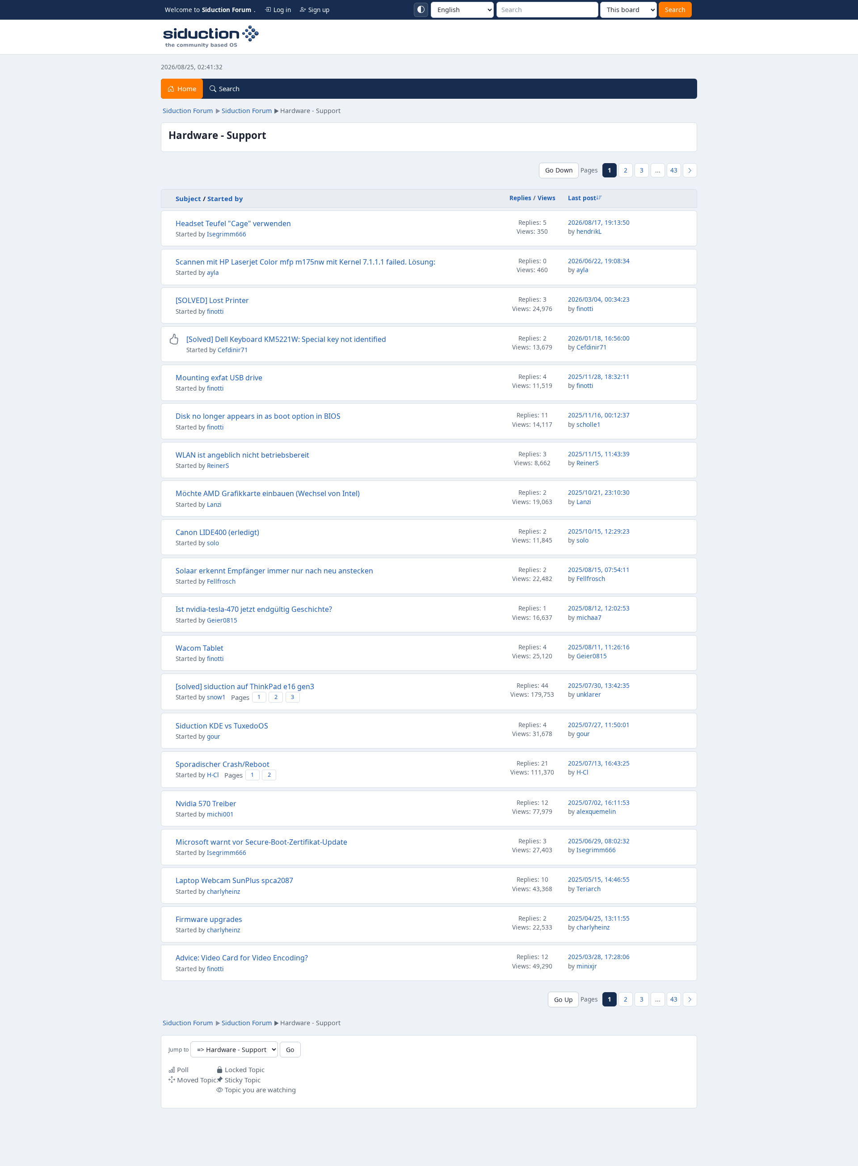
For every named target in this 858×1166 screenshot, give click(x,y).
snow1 (216, 697)
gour (213, 736)
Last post (582, 198)
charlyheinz (223, 891)
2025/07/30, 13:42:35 (599, 685)
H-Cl (213, 774)
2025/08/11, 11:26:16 (599, 647)
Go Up (563, 999)
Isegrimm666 (226, 234)
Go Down (559, 170)
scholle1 (588, 424)
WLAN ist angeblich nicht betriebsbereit (242, 455)
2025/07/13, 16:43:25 (599, 763)
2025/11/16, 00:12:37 (599, 415)
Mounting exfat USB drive (219, 378)
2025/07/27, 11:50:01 (599, 724)
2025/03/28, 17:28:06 (599, 956)
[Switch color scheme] (421, 10)
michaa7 (588, 617)
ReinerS (218, 465)
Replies (520, 198)
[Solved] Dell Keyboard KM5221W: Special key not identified (286, 339)
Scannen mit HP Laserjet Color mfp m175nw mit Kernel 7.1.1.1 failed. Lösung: (305, 262)
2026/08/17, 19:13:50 (599, 222)
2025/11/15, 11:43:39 (599, 454)
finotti (215, 311)
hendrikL (588, 231)
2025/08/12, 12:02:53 (599, 608)
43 (673, 170)
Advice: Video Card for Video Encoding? (242, 958)
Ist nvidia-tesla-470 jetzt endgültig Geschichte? (254, 609)
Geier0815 (222, 620)
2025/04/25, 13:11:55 (599, 918)
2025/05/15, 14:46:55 (599, 879)
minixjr (586, 966)
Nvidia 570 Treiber (206, 803)
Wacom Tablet (199, 648)
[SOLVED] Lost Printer (212, 300)
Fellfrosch (221, 581)
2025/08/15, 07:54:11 (599, 569)
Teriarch (588, 888)
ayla (213, 272)
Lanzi (214, 504)
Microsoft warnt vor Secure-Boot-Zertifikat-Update (261, 842)
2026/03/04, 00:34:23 (599, 299)
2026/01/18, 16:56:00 (599, 338)
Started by (225, 198)
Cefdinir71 (233, 349)
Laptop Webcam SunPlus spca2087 (234, 880)
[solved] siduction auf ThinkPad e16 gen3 (245, 686)
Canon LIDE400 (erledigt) (217, 532)
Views (546, 198)
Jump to (178, 1050)
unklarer (588, 694)
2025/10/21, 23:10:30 (599, 492)
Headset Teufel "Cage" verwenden (233, 223)
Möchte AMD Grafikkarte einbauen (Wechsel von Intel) (268, 493)
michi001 (220, 814)
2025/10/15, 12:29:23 (599, 531)
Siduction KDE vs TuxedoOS (222, 726)
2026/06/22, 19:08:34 (599, 261)
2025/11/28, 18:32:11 (599, 376)
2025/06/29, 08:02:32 (599, 841)
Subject (188, 198)
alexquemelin (596, 811)
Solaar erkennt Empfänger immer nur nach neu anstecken (274, 571)
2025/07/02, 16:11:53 (599, 802)
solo (213, 543)
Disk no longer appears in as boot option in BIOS (258, 416)
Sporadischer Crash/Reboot (222, 764)
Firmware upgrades (209, 919)
